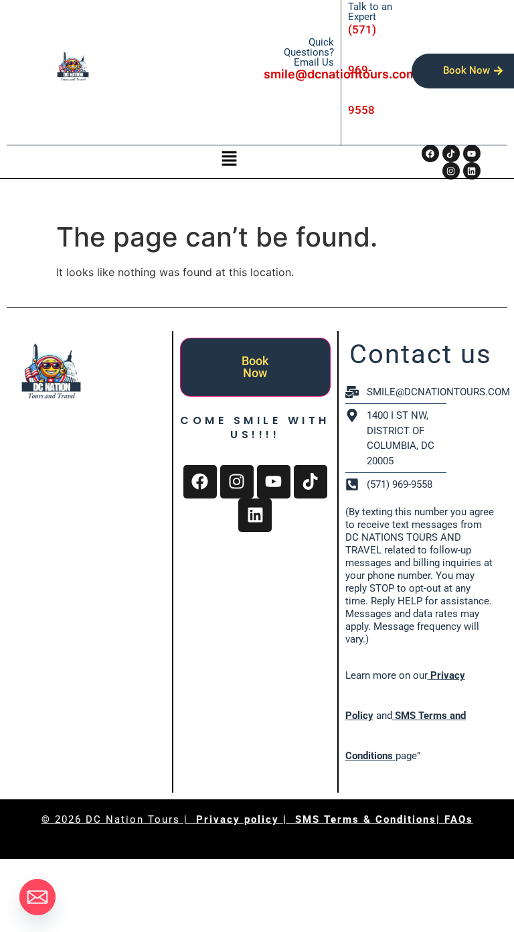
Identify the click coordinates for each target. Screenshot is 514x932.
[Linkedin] (255, 515)
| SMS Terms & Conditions (359, 819)
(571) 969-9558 (362, 70)
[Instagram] (237, 481)
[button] (229, 159)
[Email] (37, 897)
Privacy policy (239, 819)
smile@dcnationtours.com (340, 74)
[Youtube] (472, 153)
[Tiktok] (451, 153)
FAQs (458, 819)
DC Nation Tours (133, 819)
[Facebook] (430, 153)
